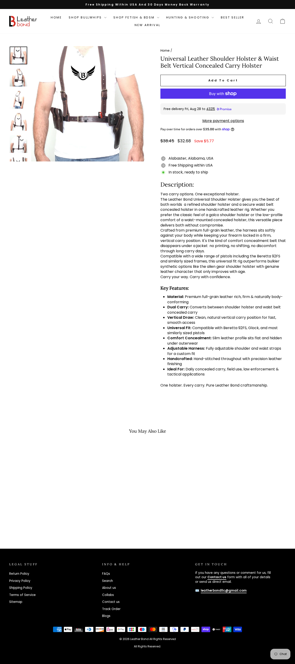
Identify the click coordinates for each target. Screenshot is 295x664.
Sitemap (15, 602)
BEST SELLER (232, 17)
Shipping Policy (20, 588)
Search (107, 581)
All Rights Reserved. (147, 646)
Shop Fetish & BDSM (134, 17)
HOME (56, 17)
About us (109, 588)
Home (165, 50)
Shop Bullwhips (86, 17)
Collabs (108, 595)
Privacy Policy (19, 581)
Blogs (106, 616)
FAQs (106, 574)
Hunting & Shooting (188, 17)
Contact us (111, 602)
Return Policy (19, 574)
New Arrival (147, 25)
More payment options (223, 120)
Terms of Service (22, 595)
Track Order (111, 609)
